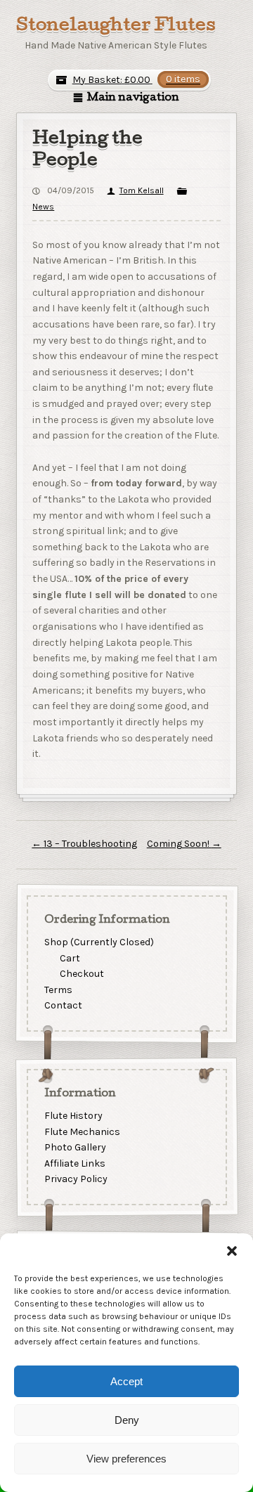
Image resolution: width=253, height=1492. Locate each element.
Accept (126, 1381)
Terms (58, 990)
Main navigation (133, 98)
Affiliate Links (74, 1163)
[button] (232, 1251)
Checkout (82, 974)
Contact (63, 1006)
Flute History (73, 1116)
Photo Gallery (74, 1147)
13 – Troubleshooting (84, 844)
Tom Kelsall (141, 190)
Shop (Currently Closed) (98, 942)
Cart (70, 958)
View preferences (126, 1459)
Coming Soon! (184, 844)
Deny (127, 1420)
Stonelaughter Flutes (116, 26)
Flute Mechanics (81, 1131)
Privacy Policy (75, 1179)
